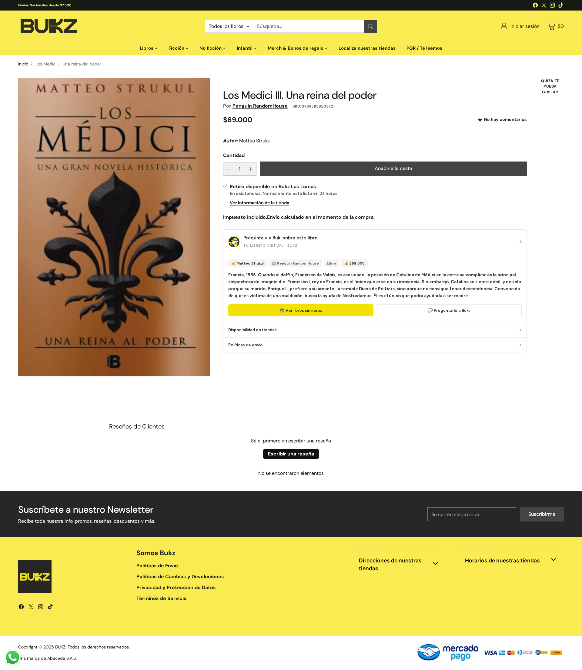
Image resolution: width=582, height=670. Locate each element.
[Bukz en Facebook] (535, 6)
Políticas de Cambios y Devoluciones (180, 576)
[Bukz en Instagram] (552, 6)
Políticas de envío (375, 344)
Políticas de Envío (157, 565)
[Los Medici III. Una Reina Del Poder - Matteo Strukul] (114, 227)
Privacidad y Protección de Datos (176, 587)
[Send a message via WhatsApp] (12, 657)
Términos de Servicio (161, 598)
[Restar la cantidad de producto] (228, 168)
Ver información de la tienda (259, 202)
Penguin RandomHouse (260, 106)
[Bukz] (48, 26)
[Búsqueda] (370, 26)
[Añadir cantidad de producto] (250, 168)
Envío (273, 217)
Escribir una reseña (291, 454)
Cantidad (234, 155)
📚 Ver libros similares (300, 310)
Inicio (23, 64)
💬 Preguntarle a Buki (449, 310)
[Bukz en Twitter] (544, 6)
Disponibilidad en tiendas (375, 330)
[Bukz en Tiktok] (561, 6)
